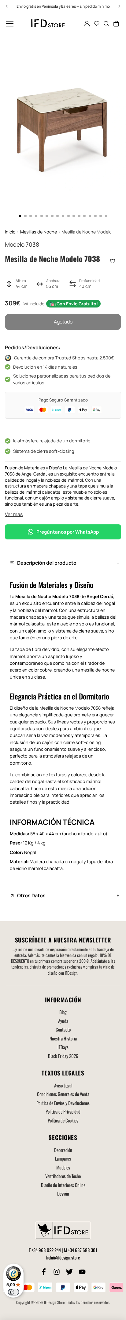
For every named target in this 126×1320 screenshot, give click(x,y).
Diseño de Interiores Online (63, 1184)
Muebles (63, 1167)
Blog (63, 1012)
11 (73, 215)
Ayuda (63, 1020)
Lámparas (63, 1158)
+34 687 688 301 (82, 1250)
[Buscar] (106, 23)
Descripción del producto (46, 562)
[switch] (13, 1292)
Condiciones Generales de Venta (63, 1094)
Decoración (63, 1149)
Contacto (63, 1029)
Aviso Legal (63, 1085)
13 (84, 215)
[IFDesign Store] (48, 23)
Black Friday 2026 (63, 1055)
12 (79, 215)
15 (95, 215)
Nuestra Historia (63, 1038)
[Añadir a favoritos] (112, 261)
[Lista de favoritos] (96, 23)
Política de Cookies (63, 1120)
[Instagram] (56, 1271)
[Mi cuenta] (87, 23)
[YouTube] (82, 1271)
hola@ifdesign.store (63, 1257)
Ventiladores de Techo (63, 1176)
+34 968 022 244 (46, 1250)
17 (106, 215)
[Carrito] (116, 23)
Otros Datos (31, 895)
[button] (9, 23)
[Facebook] (43, 1271)
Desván (63, 1193)
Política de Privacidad (63, 1111)
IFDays (63, 1047)
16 (100, 215)
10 (68, 215)
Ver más (14, 514)
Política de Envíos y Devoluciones (63, 1102)
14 (89, 215)
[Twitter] (69, 1271)
